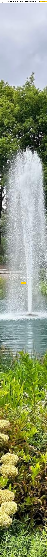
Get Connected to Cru (42, 1)
